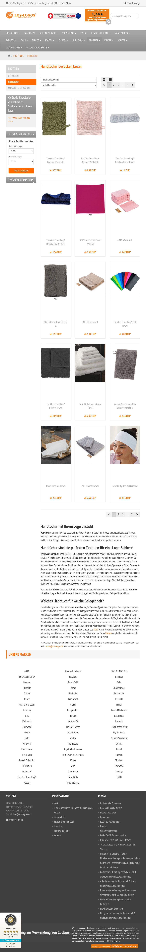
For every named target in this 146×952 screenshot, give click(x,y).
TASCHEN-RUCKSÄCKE (37, 47)
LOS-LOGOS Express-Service (113, 835)
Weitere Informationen (101, 947)
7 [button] (127, 84)
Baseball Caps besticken (111, 808)
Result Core (27, 754)
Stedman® (27, 771)
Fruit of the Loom (27, 704)
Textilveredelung (62, 830)
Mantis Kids (73, 732)
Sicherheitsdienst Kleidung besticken (117, 895)
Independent (73, 710)
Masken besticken (108, 812)
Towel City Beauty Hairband (124, 486)
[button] (132, 85)
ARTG (26, 671)
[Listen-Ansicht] (110, 79)
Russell (119, 754)
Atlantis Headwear (73, 671)
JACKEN (49, 40)
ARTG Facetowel (90, 322)
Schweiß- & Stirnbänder (19, 87)
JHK (27, 715)
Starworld (119, 766)
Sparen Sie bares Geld (64, 821)
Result (119, 749)
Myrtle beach (119, 732)
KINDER (108, 40)
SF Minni (119, 760)
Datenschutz (59, 817)
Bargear (26, 682)
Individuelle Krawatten (110, 803)
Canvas (73, 688)
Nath (27, 738)
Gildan (73, 704)
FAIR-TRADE (29, 33)
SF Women (27, 766)
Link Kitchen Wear (119, 727)
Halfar (119, 704)
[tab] (21, 134)
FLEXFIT (119, 699)
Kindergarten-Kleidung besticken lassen (118, 890)
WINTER (122, 40)
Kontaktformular (15, 819)
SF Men (73, 760)
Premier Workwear (119, 738)
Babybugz (73, 676)
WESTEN (63, 40)
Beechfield (73, 682)
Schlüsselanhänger (108, 830)
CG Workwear (119, 688)
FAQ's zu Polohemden (110, 821)
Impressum (105, 817)
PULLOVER (78, 40)
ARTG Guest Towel (90, 486)
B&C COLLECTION (27, 676)
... (122, 84)
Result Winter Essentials (73, 754)
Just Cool (73, 715)
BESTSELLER (12, 33)
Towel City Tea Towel (56, 486)
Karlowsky (27, 721)
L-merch (119, 721)
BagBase (119, 676)
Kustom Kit (73, 721)
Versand (57, 835)
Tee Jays (119, 771)
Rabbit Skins (27, 749)
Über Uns (58, 826)
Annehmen (131, 946)
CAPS (23, 40)
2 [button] (113, 84)
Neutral (73, 738)
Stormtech (73, 771)
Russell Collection (27, 760)
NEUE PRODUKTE (47, 33)
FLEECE (35, 40)
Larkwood (27, 727)
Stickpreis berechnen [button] (20, 134)
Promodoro (73, 743)
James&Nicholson (119, 710)
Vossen (108, 633)
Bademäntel (13, 75)
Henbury (27, 710)
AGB (56, 803)
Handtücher (13, 81)
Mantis (27, 732)
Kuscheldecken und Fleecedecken (115, 840)
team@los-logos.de (54, 646)
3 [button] (118, 84)
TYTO (119, 777)
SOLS (96, 629)
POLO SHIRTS (68, 33)
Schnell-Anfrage (133, 3)
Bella (119, 682)
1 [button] (109, 84)
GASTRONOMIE (13, 47)
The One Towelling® (27, 777)
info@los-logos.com (21, 814)
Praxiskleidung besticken (111, 908)
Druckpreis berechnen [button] (20, 179)
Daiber (27, 693)
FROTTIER (94, 40)
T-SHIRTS (10, 40)
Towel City (73, 777)
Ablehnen (117, 946)
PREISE (83, 33)
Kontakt (103, 826)
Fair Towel (73, 699)
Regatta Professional (73, 749)
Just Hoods (119, 715)
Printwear (27, 743)
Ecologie (73, 693)
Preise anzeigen (21, 170)
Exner (27, 699)
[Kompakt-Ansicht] (104, 79)
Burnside (27, 688)
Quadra (119, 743)
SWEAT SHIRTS (121, 33)
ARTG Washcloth (124, 240)
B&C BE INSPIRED (119, 671)
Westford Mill (73, 782)
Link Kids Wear (73, 727)
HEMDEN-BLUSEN (99, 33)
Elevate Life (119, 693)
